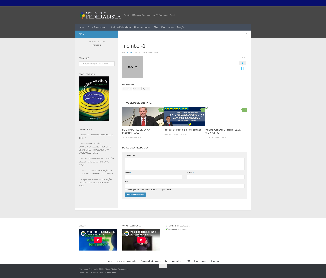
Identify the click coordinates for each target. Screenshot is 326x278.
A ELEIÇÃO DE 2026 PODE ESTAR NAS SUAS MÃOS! (96, 162)
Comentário (130, 155)
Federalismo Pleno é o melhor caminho (182, 130)
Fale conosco (167, 27)
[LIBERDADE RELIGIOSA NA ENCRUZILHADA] (143, 116)
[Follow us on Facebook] (113, 34)
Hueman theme (110, 273)
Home (81, 27)
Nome (128, 173)
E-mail (190, 173)
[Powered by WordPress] (89, 273)
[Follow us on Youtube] (109, 34)
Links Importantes (142, 27)
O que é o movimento (97, 27)
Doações (181, 27)
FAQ (156, 27)
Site (126, 182)
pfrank (130, 53)
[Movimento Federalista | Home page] (100, 15)
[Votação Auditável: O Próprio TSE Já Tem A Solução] (226, 116)
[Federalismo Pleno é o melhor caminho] (184, 116)
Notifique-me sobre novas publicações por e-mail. (149, 190)
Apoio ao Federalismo (121, 27)
